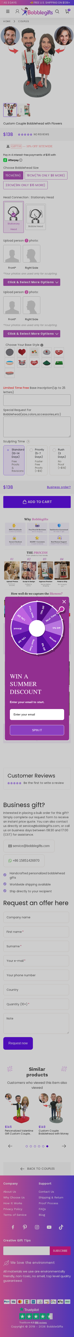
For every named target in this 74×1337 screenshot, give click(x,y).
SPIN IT (37, 730)
